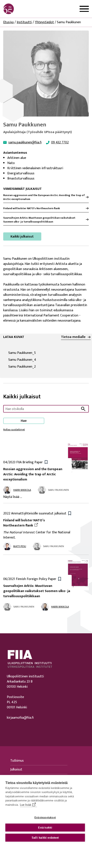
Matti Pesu (19, 546)
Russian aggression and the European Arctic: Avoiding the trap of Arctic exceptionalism (44, 197)
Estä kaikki (45, 827)
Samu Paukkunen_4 (40, 359)
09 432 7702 (60, 142)
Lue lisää (25, 804)
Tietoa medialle (73, 337)
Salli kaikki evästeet (45, 837)
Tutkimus (17, 761)
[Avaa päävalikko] (84, 8)
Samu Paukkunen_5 (39, 353)
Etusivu (8, 22)
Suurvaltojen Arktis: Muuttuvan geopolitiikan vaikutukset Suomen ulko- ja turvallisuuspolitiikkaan (39, 220)
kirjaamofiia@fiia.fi (20, 717)
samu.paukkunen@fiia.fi (25, 142)
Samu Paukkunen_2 (39, 366)
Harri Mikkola (22, 490)
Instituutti (24, 22)
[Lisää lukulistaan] (46, 461)
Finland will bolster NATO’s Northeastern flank (31, 208)
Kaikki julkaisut (22, 236)
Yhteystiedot (44, 22)
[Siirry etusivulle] (23, 8)
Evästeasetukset (45, 817)
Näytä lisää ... (12, 497)
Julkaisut (16, 769)
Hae (24, 421)
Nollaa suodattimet (14, 429)
